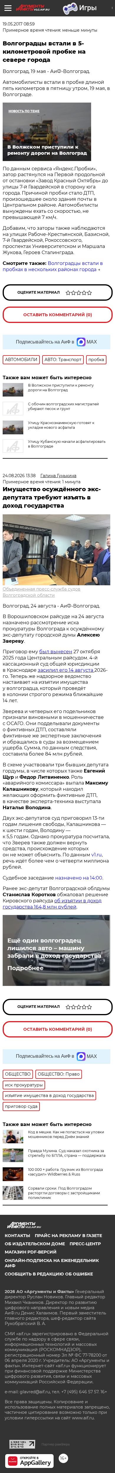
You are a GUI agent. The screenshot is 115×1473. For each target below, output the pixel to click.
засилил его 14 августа (66, 670)
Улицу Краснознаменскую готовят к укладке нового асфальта (61, 425)
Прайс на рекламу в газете (68, 1235)
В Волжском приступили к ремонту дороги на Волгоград (61, 387)
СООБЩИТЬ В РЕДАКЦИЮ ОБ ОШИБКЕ (49, 1274)
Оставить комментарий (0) (57, 314)
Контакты (17, 1235)
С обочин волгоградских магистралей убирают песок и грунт (63, 406)
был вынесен (55, 651)
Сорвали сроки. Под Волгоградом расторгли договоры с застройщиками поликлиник (64, 1193)
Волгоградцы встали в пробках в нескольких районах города (53, 266)
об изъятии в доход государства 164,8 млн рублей (52, 904)
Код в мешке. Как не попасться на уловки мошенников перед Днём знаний (66, 1134)
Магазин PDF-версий (31, 1252)
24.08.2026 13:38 (19, 475)
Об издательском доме (35, 1243)
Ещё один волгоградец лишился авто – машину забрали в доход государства (54, 948)
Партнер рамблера (56, 1444)
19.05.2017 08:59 (19, 24)
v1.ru (96, 855)
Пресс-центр (85, 1243)
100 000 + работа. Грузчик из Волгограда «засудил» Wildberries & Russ (65, 1171)
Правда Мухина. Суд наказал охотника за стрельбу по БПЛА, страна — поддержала (67, 1153)
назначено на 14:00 (78, 878)
